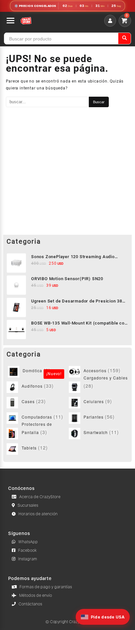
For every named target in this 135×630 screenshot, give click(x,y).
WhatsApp (28, 542)
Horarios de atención (38, 514)
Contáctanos (30, 604)
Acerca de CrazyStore (40, 497)
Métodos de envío (35, 595)
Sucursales (28, 505)
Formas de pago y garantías (46, 587)
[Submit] (124, 38)
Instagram (27, 559)
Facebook (27, 550)
